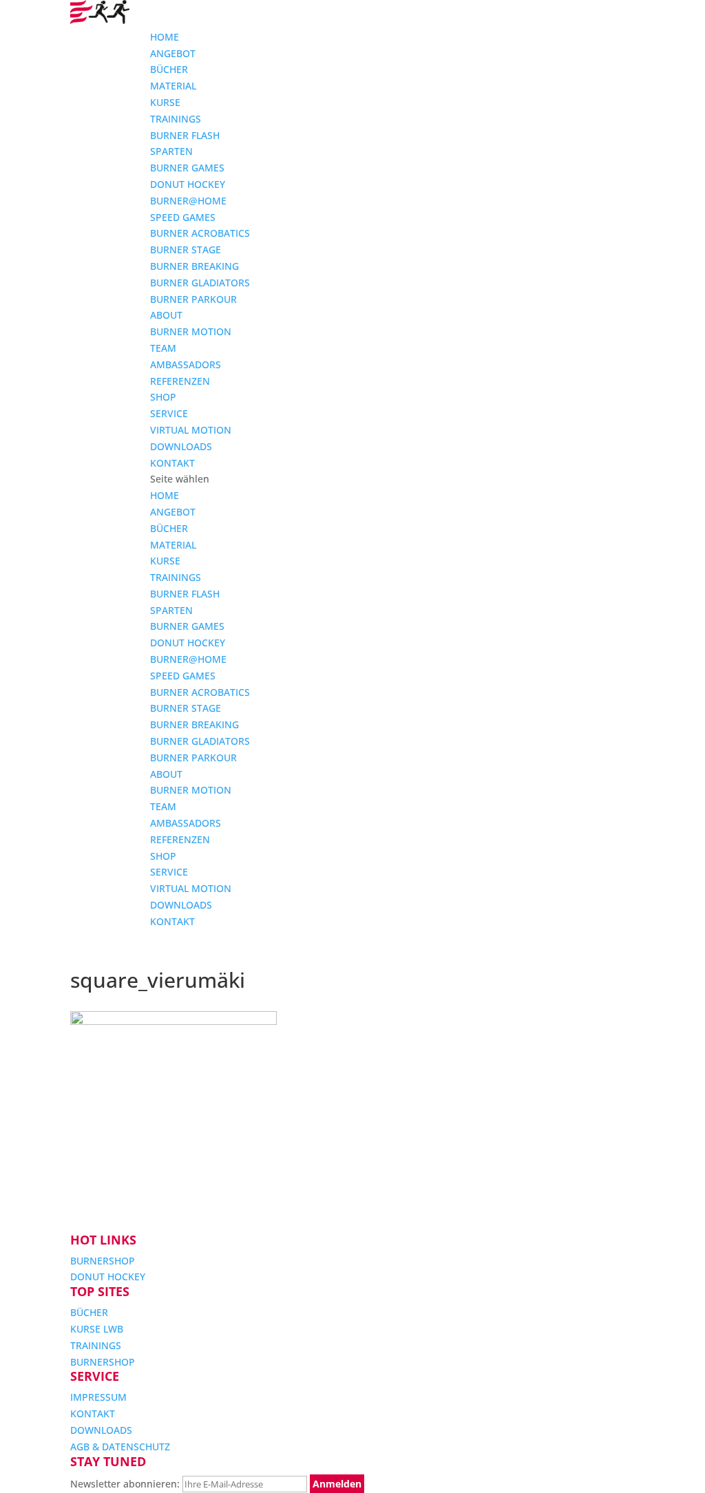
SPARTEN (171, 151)
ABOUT (166, 314)
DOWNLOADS (181, 446)
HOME (164, 36)
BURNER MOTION (190, 331)
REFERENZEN (180, 381)
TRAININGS (175, 118)
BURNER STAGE (185, 249)
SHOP (163, 396)
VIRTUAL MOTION (190, 429)
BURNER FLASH (185, 135)
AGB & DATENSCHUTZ (120, 1446)
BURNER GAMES (187, 167)
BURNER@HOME (188, 200)
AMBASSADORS (185, 364)
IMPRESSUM (98, 1397)
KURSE (165, 102)
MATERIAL (173, 85)
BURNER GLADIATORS (200, 282)
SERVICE (169, 413)
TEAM (163, 347)
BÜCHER (169, 69)
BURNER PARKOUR (193, 299)
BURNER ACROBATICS (200, 233)
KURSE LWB (96, 1328)
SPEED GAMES (182, 217)
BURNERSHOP (102, 1260)
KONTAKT (172, 462)
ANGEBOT (173, 53)
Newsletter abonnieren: (126, 1483)
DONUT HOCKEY (187, 184)
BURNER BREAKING (194, 266)
